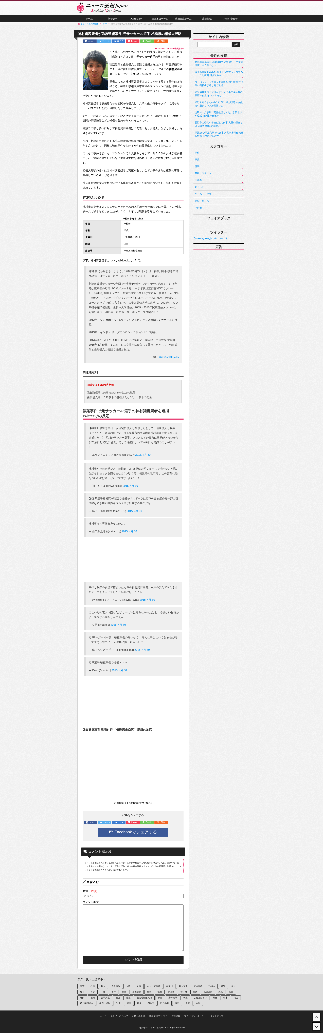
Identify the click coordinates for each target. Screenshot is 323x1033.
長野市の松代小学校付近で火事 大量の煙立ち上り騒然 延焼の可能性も (219, 124)
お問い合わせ (230, 18)
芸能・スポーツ (203, 173)
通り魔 (184, 992)
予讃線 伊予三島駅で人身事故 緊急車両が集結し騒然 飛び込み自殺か (219, 134)
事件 (197, 152)
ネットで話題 (153, 986)
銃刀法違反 (104, 1003)
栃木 (225, 997)
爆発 (139, 1003)
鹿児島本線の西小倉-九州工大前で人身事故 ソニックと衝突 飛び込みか (219, 74)
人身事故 (115, 986)
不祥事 (198, 180)
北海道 (171, 992)
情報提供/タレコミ (158, 1016)
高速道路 (208, 992)
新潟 (198, 1003)
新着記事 (112, 18)
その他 (198, 207)
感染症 (151, 1003)
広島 (220, 992)
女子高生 (105, 997)
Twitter (211, 986)
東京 (82, 986)
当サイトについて (119, 1016)
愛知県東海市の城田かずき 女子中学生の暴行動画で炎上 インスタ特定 (219, 94)
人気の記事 (136, 18)
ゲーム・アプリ (203, 194)
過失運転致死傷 (144, 997)
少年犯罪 (172, 997)
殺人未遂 (183, 986)
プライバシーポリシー (195, 1016)
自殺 (233, 986)
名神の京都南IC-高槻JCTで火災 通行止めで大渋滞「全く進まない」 (219, 64)
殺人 (103, 986)
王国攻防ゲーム (160, 18)
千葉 (103, 992)
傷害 (113, 992)
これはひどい (200, 997)
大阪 (128, 986)
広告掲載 (207, 18)
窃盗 (185, 997)
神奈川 (169, 986)
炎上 (118, 997)
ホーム (89, 18)
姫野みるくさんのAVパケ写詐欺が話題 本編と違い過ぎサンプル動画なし (219, 104)
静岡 (82, 997)
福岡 (159, 992)
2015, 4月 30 (143, 454)
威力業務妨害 (86, 1003)
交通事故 (198, 986)
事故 (197, 159)
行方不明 (164, 1003)
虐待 (187, 1003)
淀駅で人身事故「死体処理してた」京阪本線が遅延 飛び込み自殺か (218, 114)
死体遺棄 (136, 992)
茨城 (93, 997)
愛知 (223, 986)
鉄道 (93, 986)
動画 (160, 997)
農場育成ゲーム (183, 18)
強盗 (128, 997)
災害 (197, 166)
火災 (93, 992)
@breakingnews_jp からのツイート (210, 238)
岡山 (236, 997)
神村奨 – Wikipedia (169, 357)
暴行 (215, 997)
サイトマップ (216, 1016)
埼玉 (82, 992)
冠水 (118, 1003)
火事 (139, 986)
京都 (231, 992)
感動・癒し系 (202, 200)
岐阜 (177, 1003)
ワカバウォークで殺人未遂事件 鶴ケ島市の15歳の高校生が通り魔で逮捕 (219, 84)
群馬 (129, 1003)
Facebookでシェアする (135, 832)
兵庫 (124, 992)
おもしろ (199, 187)
